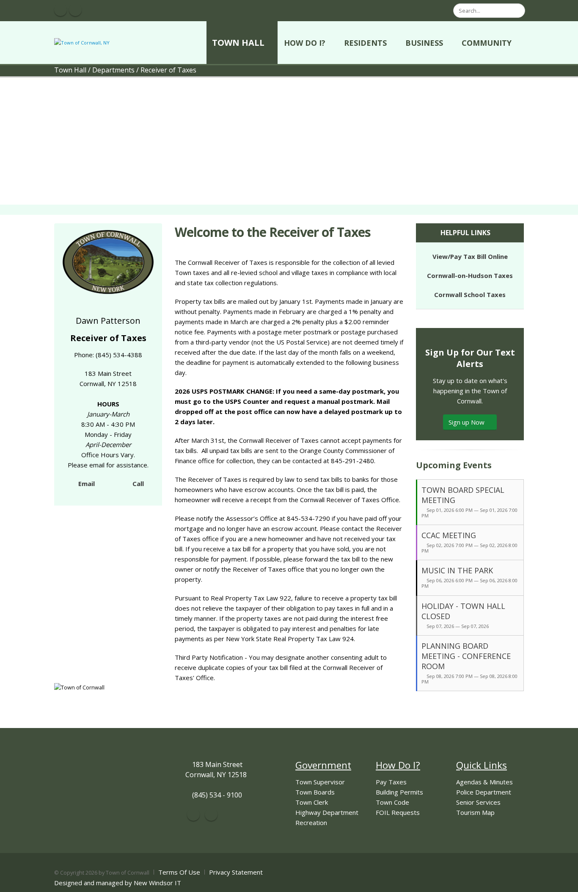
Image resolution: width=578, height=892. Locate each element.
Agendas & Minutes (484, 782)
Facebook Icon (60, 9)
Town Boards (315, 792)
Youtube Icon (75, 9)
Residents (365, 43)
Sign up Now (467, 422)
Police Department (483, 792)
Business (424, 43)
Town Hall (238, 42)
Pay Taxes (391, 782)
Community (487, 43)
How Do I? (304, 43)
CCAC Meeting (448, 535)
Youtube (211, 814)
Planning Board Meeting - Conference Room (466, 656)
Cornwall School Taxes (470, 294)
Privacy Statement (236, 872)
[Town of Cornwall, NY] (82, 42)
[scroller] (563, 882)
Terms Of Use (179, 872)
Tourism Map (475, 812)
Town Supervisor (320, 782)
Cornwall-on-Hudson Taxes (470, 275)
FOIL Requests (398, 812)
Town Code (392, 802)
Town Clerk (311, 802)
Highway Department (326, 812)
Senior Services (478, 802)
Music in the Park (457, 570)
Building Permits (399, 792)
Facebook (193, 814)
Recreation (311, 822)
